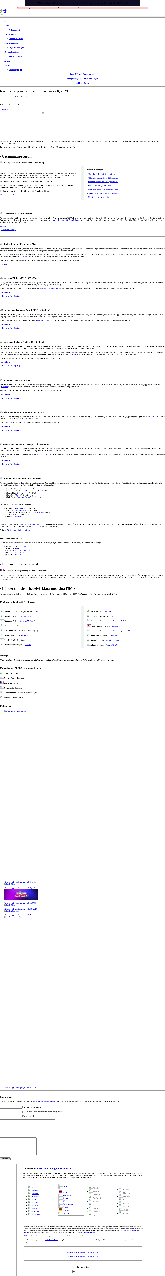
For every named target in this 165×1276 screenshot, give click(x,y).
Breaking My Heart (43, 320)
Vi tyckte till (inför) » (8, 230)
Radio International (51, 1240)
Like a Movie (19, 489)
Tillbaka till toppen (92, 1252)
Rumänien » (67, 1195)
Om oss (7, 65)
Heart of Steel (112, 645)
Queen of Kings (112, 626)
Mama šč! (4, 387)
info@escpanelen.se (89, 1232)
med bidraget (65, 220)
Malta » (65, 1186)
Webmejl (83, 1252)
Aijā (152, 417)
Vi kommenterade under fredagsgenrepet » (103, 182)
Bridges (73, 354)
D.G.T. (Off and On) (44, 454)
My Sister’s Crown (112, 640)
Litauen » (35, 1211)
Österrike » (66, 1213)
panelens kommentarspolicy (45, 1101)
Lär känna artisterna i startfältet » (99, 197)
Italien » (35, 1202)
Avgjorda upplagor (16, 48)
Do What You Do (24, 497)
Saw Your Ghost (21, 508)
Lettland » (36, 1208)
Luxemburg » (37, 1214)
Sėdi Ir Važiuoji (38, 512)
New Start (16, 514)
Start (6, 21)
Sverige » (66, 1207)
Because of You (25, 616)
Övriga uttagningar (11, 52)
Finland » (35, 1194)
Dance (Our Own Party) (49, 288)
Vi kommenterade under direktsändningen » (103, 178)
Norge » (65, 1192)
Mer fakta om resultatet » (9, 195)
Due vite (24, 257)
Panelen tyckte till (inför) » (11, 296)
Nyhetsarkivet (14, 30)
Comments (37, 97)
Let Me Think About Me (31, 491)
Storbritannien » (68, 1204)
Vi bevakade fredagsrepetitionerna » (101, 186)
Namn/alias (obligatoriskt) (32, 1107)
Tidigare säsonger (16, 56)
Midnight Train (21, 510)
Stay (22, 493)
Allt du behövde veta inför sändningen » (102, 174)
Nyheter (7, 25)
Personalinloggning (73, 1252)
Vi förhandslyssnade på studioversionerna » (103, 193)
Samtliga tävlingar (16, 39)
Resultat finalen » (6, 292)
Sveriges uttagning (11, 43)
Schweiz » (66, 1201)
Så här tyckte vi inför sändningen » (19, 530)
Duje (36, 612)
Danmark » (36, 1191)
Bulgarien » (36, 1188)
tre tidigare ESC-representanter (30, 524)
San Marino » (67, 1198)
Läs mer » (3, 226)
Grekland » (36, 1197)
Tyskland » (66, 1210)
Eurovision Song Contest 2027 (54, 1168)
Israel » (34, 1200)
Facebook (126, 1230)
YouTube (27, 1232)
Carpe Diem (114, 635)
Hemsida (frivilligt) (29, 1116)
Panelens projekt (15, 70)
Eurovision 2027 (10, 34)
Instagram (133, 1230)
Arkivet (7, 61)
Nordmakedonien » (69, 1189)
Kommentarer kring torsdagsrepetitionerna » (103, 189)
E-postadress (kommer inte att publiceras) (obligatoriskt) (43, 1112)
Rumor (18, 495)
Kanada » (35, 1205)
